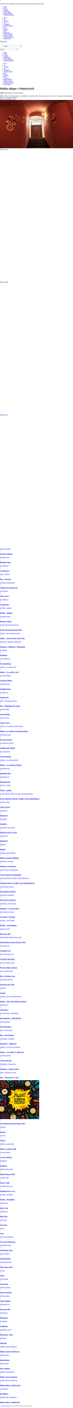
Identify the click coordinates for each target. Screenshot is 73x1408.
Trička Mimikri (8, 13)
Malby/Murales (8, 33)
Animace (6, 21)
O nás (5, 8)
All (4, 19)
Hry (5, 27)
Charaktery (7, 24)
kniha (5, 30)
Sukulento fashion (9, 14)
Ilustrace (6, 29)
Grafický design (8, 25)
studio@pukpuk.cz (6, 1405)
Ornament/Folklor (9, 37)
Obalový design (8, 35)
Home (5, 7)
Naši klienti (7, 11)
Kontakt (6, 10)
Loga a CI (6, 32)
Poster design (7, 38)
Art (4, 22)
